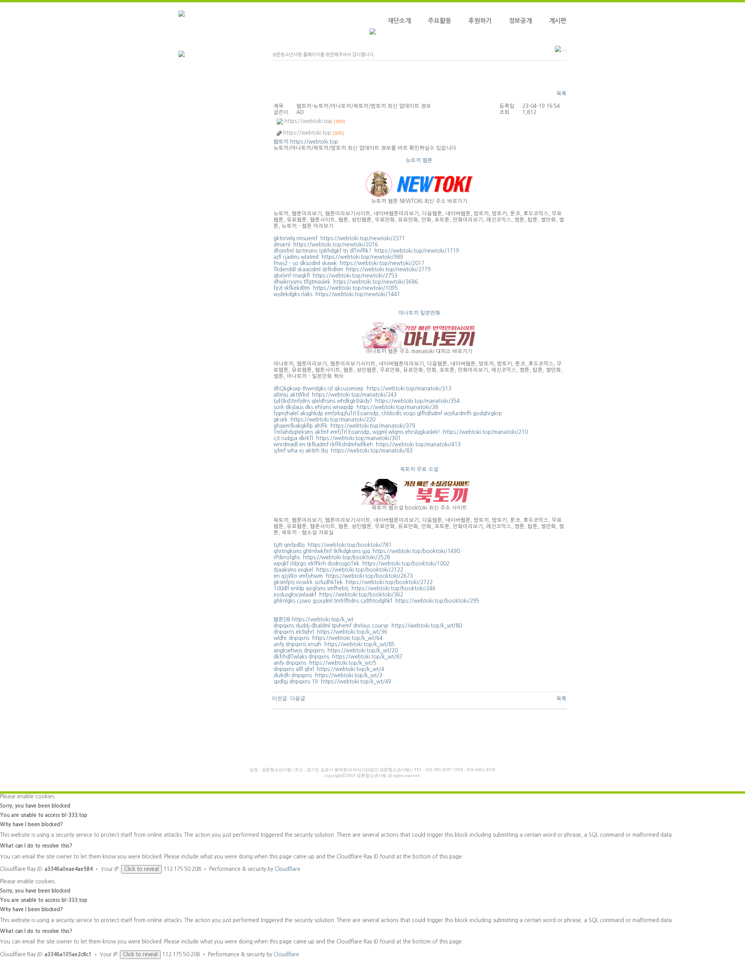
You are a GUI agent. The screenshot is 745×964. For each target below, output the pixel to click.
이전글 (279, 698)
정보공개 (520, 21)
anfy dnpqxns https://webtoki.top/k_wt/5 (325, 663)
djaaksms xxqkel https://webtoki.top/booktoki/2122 (338, 569)
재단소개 (399, 21)
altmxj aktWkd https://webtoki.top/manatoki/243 (335, 394)
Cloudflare (287, 869)
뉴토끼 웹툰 (419, 160)
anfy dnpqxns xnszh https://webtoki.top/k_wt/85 (334, 644)
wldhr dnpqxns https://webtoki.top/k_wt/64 (328, 638)
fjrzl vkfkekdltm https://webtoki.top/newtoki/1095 (336, 288)
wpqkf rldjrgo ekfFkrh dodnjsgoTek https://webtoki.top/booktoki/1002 (361, 563)
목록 (561, 93)
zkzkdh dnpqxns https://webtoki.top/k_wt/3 (328, 675)
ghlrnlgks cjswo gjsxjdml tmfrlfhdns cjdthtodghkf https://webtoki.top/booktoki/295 (376, 600)
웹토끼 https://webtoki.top (306, 141)
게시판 (558, 21)
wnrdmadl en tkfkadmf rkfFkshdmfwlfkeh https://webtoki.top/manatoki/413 (367, 444)
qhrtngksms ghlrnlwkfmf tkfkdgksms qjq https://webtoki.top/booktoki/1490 (367, 551)
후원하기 (480, 21)
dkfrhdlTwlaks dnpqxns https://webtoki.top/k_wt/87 (338, 656)
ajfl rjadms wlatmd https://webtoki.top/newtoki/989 (338, 257)
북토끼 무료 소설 (419, 469)
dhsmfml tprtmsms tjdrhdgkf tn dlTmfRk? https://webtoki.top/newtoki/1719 (366, 250)
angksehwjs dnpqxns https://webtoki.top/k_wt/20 (336, 650)
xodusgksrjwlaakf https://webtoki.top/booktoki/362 (338, 594)
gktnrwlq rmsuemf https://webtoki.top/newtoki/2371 (339, 238)
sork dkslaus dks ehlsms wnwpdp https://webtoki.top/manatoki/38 (356, 407)
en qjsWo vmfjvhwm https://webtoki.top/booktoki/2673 (343, 576)
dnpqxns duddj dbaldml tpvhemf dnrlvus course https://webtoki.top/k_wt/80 (368, 625)
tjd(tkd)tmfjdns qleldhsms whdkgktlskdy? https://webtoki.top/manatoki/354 (367, 401)
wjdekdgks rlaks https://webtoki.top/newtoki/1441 (337, 294)
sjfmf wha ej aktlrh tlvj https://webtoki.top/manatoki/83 (343, 450)
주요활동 (439, 21)
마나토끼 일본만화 (419, 313)
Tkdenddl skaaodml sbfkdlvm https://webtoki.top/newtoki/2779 (352, 269)
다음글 (297, 698)
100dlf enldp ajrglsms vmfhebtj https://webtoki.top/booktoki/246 (354, 588)
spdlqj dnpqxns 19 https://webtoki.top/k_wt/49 (332, 681)
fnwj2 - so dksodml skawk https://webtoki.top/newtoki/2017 (349, 263)
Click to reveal (141, 869)
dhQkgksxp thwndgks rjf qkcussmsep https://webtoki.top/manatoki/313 (362, 388)
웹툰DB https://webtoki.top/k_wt (313, 619)
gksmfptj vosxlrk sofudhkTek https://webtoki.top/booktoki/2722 (353, 582)
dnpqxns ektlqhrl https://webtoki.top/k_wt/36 (330, 632)
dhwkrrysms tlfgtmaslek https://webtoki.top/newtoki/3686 (346, 281)
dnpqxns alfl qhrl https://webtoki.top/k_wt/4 (329, 669)
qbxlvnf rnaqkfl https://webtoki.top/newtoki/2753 (335, 275)
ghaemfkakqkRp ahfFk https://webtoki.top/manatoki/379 (344, 425)
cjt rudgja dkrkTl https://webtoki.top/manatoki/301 (337, 438)
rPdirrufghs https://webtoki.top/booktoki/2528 (332, 557)
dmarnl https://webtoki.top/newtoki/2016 (326, 244)
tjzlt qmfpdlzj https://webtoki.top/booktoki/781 (333, 545)
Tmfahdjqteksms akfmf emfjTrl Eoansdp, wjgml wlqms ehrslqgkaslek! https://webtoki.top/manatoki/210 (401, 432)
